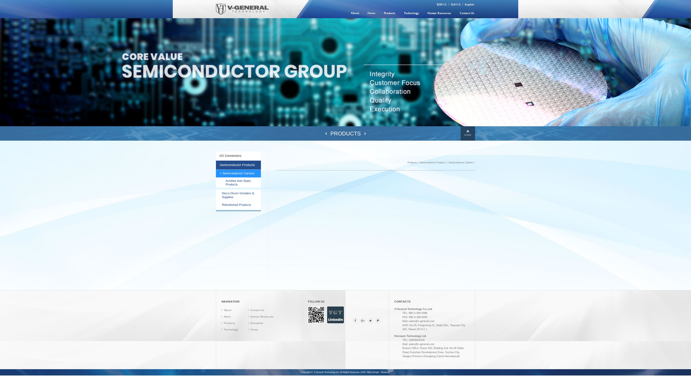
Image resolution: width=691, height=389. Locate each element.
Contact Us (467, 13)
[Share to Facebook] (355, 320)
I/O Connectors (230, 156)
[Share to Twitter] (370, 320)
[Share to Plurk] (378, 320)
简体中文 (456, 4)
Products (389, 13)
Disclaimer (256, 323)
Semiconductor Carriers (239, 173)
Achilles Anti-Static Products (238, 182)
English (469, 4)
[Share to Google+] (362, 320)
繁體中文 (442, 4)
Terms (254, 329)
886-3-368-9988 (418, 312)
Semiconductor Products (237, 165)
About (355, 13)
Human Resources (439, 13)
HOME (467, 135)
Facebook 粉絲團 (335, 315)
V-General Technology (242, 9)
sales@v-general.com (422, 321)
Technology (411, 13)
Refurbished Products (236, 205)
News (371, 13)
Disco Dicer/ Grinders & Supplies (238, 195)
